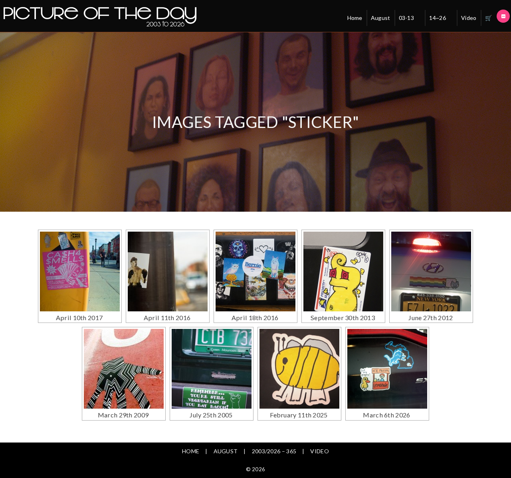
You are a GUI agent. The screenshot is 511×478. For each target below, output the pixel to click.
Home (354, 17)
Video (469, 17)
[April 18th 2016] (255, 271)
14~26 (437, 17)
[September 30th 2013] (343, 271)
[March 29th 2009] (124, 369)
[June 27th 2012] (431, 271)
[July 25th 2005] (212, 369)
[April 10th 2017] (80, 271)
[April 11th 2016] (168, 271)
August (380, 17)
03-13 (406, 17)
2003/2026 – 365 (274, 451)
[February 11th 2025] (299, 369)
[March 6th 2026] (387, 369)
